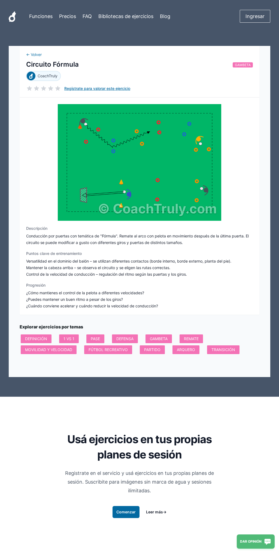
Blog (165, 16)
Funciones (41, 16)
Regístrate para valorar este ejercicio (97, 88)
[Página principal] (12, 16)
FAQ (87, 16)
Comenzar (126, 512)
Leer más (156, 512)
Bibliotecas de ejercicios (125, 16)
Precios (67, 16)
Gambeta (243, 65)
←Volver (34, 54)
